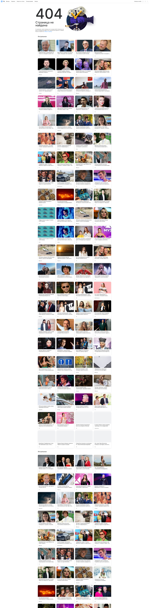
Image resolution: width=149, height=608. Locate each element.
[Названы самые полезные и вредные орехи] (46, 197)
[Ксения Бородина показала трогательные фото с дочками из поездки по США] (46, 495)
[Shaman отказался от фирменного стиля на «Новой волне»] (102, 594)
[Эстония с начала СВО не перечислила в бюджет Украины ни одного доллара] (65, 594)
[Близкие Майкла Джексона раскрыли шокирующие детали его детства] (102, 551)
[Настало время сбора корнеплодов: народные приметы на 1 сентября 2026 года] (84, 383)
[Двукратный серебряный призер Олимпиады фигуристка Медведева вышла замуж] (46, 290)
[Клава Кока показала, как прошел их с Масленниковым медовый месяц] (84, 439)
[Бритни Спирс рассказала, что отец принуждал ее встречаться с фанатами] (65, 551)
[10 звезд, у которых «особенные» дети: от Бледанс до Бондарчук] (84, 234)
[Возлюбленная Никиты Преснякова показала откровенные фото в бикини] (46, 272)
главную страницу (48, 31)
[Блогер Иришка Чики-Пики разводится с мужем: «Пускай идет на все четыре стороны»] (102, 123)
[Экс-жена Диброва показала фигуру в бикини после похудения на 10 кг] (84, 253)
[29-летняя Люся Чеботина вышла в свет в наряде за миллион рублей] (102, 234)
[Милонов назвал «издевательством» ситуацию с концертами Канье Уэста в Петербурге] (102, 48)
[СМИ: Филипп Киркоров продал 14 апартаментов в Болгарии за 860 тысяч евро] (102, 346)
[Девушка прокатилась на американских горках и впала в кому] (84, 458)
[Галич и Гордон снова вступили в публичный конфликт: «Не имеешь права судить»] (46, 532)
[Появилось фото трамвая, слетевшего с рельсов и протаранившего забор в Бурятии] (84, 141)
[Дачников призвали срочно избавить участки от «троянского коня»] (102, 532)
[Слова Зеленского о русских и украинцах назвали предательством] (46, 67)
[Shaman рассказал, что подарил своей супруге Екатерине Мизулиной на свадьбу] (84, 67)
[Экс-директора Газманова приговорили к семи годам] (46, 476)
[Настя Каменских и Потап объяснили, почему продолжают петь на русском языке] (46, 365)
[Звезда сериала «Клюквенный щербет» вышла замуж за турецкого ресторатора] (102, 514)
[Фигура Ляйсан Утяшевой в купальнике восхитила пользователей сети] (46, 346)
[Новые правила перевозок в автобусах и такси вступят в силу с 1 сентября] (84, 197)
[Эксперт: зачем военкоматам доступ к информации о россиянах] (65, 141)
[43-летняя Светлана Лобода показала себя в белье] (102, 216)
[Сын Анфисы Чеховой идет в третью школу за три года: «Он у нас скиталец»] (46, 123)
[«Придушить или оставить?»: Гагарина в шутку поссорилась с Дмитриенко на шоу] (102, 179)
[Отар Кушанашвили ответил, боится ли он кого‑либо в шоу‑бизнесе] (46, 383)
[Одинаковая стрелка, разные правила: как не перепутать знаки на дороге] (65, 365)
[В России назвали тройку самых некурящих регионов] (46, 402)
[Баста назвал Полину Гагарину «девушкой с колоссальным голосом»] (102, 272)
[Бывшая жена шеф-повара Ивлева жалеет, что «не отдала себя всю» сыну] (46, 575)
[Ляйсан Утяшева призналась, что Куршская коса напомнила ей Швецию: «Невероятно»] (46, 420)
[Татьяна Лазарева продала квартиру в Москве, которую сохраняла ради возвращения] (65, 67)
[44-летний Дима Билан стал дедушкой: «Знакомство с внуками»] (84, 104)
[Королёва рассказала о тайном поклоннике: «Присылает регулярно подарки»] (84, 594)
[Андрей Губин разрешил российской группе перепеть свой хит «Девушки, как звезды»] (65, 383)
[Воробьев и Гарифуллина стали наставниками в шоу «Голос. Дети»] (46, 439)
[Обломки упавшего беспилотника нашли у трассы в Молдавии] (84, 216)
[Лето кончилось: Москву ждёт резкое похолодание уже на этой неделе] (65, 532)
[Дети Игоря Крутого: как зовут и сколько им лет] (46, 594)
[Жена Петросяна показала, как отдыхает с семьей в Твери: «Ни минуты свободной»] (65, 160)
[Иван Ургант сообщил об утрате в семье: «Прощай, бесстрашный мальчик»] (65, 48)
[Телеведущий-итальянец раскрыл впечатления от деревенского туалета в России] (65, 327)
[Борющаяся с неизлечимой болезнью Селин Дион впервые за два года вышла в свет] (65, 346)
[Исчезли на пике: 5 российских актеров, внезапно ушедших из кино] (84, 179)
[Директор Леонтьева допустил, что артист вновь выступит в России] (102, 495)
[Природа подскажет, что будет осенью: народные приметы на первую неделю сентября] (46, 141)
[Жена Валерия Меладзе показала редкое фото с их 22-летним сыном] (84, 575)
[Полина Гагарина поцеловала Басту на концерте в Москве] (84, 420)
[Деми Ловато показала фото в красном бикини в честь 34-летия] (65, 476)
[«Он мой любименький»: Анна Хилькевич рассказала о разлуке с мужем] (84, 290)
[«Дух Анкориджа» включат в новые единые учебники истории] (46, 309)
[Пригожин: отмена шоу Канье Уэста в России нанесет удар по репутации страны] (102, 327)
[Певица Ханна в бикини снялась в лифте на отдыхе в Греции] (65, 439)
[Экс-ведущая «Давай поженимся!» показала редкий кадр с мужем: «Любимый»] (65, 575)
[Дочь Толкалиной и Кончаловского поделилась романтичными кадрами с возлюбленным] (46, 551)
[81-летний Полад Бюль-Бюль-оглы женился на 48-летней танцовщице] (84, 48)
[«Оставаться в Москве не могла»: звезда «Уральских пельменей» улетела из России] (65, 85)
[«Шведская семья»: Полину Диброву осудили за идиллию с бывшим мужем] (46, 160)
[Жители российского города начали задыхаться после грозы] (65, 123)
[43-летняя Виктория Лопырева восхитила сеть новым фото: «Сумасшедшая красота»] (102, 309)
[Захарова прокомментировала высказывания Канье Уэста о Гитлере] (102, 104)
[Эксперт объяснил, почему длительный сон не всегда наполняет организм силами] (102, 383)
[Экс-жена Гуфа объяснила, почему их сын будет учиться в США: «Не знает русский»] (102, 439)
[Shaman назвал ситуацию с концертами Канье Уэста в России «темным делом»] (84, 402)
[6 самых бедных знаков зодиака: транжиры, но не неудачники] (102, 420)
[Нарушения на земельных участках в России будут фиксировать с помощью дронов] (102, 365)
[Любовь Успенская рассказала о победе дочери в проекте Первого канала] (84, 309)
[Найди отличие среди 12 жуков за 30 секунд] (46, 216)
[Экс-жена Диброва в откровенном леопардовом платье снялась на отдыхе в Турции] (102, 575)
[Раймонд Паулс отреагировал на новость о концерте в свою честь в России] (46, 48)
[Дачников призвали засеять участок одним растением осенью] (65, 514)
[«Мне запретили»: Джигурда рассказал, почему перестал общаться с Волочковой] (102, 253)
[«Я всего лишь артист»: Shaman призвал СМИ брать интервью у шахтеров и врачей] (84, 514)
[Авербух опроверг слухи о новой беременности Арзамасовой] (46, 327)
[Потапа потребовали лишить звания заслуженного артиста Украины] (84, 123)
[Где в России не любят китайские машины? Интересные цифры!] (46, 514)
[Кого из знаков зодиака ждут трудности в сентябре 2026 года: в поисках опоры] (102, 476)
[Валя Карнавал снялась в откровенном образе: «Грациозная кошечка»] (65, 420)
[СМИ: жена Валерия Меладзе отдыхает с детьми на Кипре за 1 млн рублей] (84, 495)
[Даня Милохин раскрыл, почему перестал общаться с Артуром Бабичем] (102, 197)
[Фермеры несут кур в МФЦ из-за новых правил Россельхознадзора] (84, 160)
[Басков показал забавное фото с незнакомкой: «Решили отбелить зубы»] (84, 476)
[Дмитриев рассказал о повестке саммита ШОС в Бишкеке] (84, 532)
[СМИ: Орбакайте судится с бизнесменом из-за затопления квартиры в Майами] (65, 272)
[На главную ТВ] (4, 1)
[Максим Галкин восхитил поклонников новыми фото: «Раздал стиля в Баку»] (102, 141)
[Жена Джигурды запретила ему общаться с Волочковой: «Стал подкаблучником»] (102, 67)
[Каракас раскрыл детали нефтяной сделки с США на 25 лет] (65, 253)
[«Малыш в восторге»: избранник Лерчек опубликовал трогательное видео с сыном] (84, 551)
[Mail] (2, 1)
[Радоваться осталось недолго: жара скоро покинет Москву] (65, 402)
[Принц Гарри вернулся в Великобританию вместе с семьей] (102, 402)
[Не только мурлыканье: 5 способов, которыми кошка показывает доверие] (102, 290)
